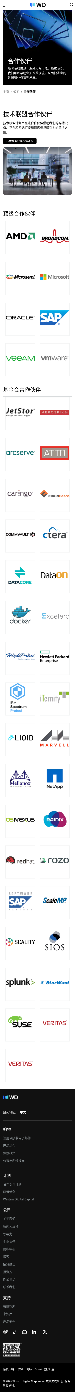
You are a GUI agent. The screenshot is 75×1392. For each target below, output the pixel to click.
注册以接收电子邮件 (17, 1138)
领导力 (7, 1234)
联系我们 (9, 1287)
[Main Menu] (5, 5)
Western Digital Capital (18, 1199)
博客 (6, 1257)
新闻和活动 (10, 1226)
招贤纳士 (9, 1264)
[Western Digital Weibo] (5, 1332)
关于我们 (9, 1219)
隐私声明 (8, 1369)
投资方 (7, 1272)
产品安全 (9, 1322)
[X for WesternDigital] (45, 1332)
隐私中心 (9, 1249)
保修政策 (9, 1153)
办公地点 (9, 1279)
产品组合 (9, 1146)
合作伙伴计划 (12, 1184)
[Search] (71, 4)
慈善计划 (9, 1192)
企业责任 (9, 1241)
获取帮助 (9, 1306)
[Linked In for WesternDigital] (34, 1332)
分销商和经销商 (14, 1161)
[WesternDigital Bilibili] (24, 1332)
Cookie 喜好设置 (44, 1369)
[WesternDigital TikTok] (14, 1333)
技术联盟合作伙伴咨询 (19, 141)
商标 (29, 1369)
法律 (20, 1369)
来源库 (7, 1314)
